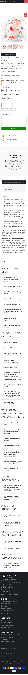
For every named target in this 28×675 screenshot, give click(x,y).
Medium (17, 90)
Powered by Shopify (16, 664)
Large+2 (17, 94)
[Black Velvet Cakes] (14, 1)
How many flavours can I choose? (11, 469)
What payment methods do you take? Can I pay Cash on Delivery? (13, 311)
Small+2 (10, 90)
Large (11, 94)
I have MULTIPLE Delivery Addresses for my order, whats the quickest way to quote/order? (12, 394)
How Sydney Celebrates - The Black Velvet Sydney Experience (12, 565)
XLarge (4, 98)
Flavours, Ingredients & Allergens (12, 182)
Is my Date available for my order (12, 292)
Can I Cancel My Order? (11, 548)
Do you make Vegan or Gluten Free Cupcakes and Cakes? (12, 497)
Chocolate (5, 108)
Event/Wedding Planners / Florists (12, 326)
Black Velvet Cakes (12, 662)
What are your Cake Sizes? (12, 445)
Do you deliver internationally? (9, 403)
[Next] (25, 29)
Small (4, 90)
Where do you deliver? (11, 342)
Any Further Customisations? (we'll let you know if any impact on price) (13, 113)
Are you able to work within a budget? (13, 439)
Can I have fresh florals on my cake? (13, 423)
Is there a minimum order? (12, 304)
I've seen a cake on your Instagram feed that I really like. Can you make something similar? (12, 453)
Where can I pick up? (10, 367)
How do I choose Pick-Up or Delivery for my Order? (12, 361)
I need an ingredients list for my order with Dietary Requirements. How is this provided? (12, 488)
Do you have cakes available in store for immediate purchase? (13, 431)
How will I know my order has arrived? (13, 385)
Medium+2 (4, 94)
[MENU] (0, 1)
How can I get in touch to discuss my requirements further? (12, 523)
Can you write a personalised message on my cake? (13, 462)
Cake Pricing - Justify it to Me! (12, 516)
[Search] (25, 15)
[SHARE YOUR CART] (3, 576)
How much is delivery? (11, 348)
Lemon (23, 104)
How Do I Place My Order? (12, 286)
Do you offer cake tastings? (12, 299)
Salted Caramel (6, 104)
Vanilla (12, 108)
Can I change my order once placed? (13, 542)
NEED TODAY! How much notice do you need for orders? (12, 279)
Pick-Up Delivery (8, 189)
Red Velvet (16, 104)
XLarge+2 (10, 98)
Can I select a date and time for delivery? (12, 354)
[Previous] (2, 29)
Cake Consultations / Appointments (10, 319)
